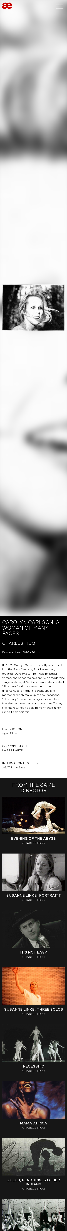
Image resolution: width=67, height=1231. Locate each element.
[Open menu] (60, 5)
